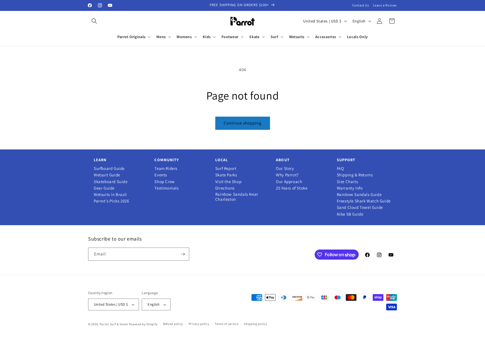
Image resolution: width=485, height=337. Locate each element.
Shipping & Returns (355, 174)
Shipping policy (255, 324)
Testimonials (166, 188)
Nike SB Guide (350, 214)
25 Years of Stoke (291, 188)
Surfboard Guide (109, 168)
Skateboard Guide (111, 181)
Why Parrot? (287, 174)
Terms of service (226, 324)
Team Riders (165, 168)
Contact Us (360, 5)
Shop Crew (164, 181)
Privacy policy (199, 324)
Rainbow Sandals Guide (359, 194)
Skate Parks (226, 174)
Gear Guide (104, 188)
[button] (94, 21)
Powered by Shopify (143, 324)
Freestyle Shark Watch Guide (364, 201)
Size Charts (347, 181)
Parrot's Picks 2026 (111, 201)
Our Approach (289, 181)
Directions (225, 188)
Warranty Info (350, 188)
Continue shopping (243, 123)
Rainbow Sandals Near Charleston (236, 197)
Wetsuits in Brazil (110, 194)
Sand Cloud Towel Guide (360, 207)
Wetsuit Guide (107, 174)
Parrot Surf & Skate (114, 324)
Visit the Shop (228, 181)
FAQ (340, 168)
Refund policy (173, 324)
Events (160, 174)
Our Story (285, 168)
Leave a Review (385, 5)
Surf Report (226, 168)
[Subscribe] (183, 254)
